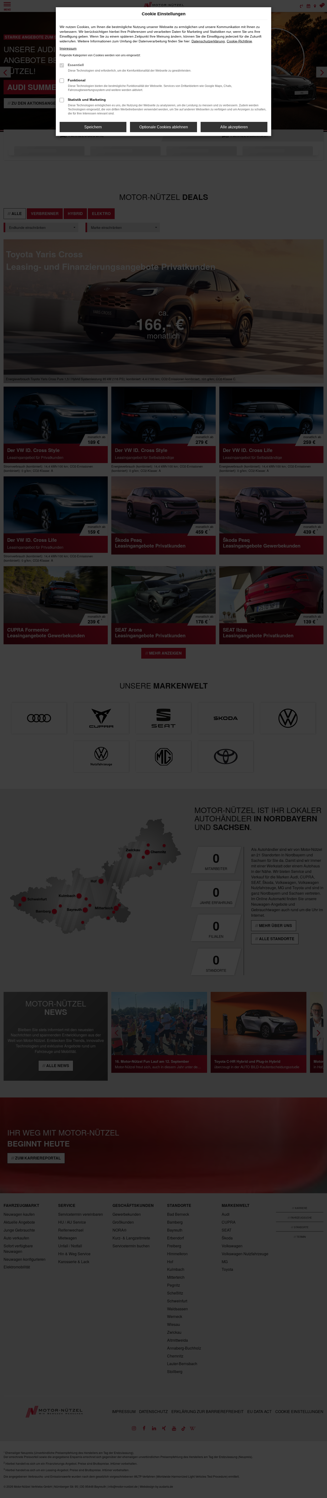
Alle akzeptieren (234, 127)
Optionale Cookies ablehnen (163, 127)
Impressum (68, 48)
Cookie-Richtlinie (239, 41)
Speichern (93, 127)
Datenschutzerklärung (208, 41)
